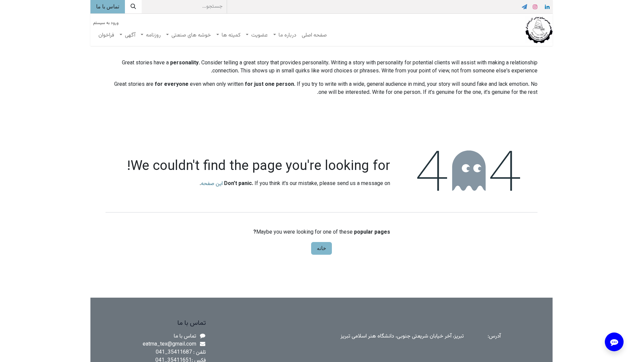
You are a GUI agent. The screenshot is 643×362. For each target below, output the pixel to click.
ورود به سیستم (106, 23)
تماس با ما (107, 6)
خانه (321, 248)
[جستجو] (133, 6)
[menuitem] (314, 35)
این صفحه (212, 184)
